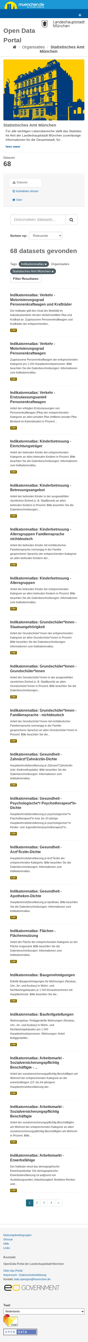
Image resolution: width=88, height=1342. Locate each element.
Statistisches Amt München (62, 49)
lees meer (13, 146)
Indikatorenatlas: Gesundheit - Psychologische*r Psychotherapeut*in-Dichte (43, 803)
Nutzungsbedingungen (17, 1235)
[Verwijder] (46, 264)
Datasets (22, 182)
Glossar (8, 1239)
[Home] (14, 47)
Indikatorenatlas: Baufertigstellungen (42, 1014)
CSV (13, 330)
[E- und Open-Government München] (32, 1287)
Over (19, 199)
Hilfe (6, 1243)
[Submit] (72, 220)
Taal (6, 1305)
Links (6, 1248)
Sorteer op (18, 235)
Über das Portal (13, 1270)
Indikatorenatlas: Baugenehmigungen (42, 975)
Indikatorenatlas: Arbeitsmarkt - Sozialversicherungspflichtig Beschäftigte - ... (37, 1062)
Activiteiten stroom (27, 191)
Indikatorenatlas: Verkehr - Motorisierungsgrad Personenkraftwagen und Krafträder (41, 299)
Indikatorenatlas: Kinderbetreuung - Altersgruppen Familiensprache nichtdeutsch (40, 534)
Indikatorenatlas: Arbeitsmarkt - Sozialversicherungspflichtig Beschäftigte (37, 1111)
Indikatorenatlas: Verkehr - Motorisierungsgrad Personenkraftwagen (32, 348)
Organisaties (33, 47)
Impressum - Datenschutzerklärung (24, 1275)
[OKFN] (20, 1330)
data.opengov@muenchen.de (32, 1279)
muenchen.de (26, 5)
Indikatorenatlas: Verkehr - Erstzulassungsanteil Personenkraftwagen (32, 397)
